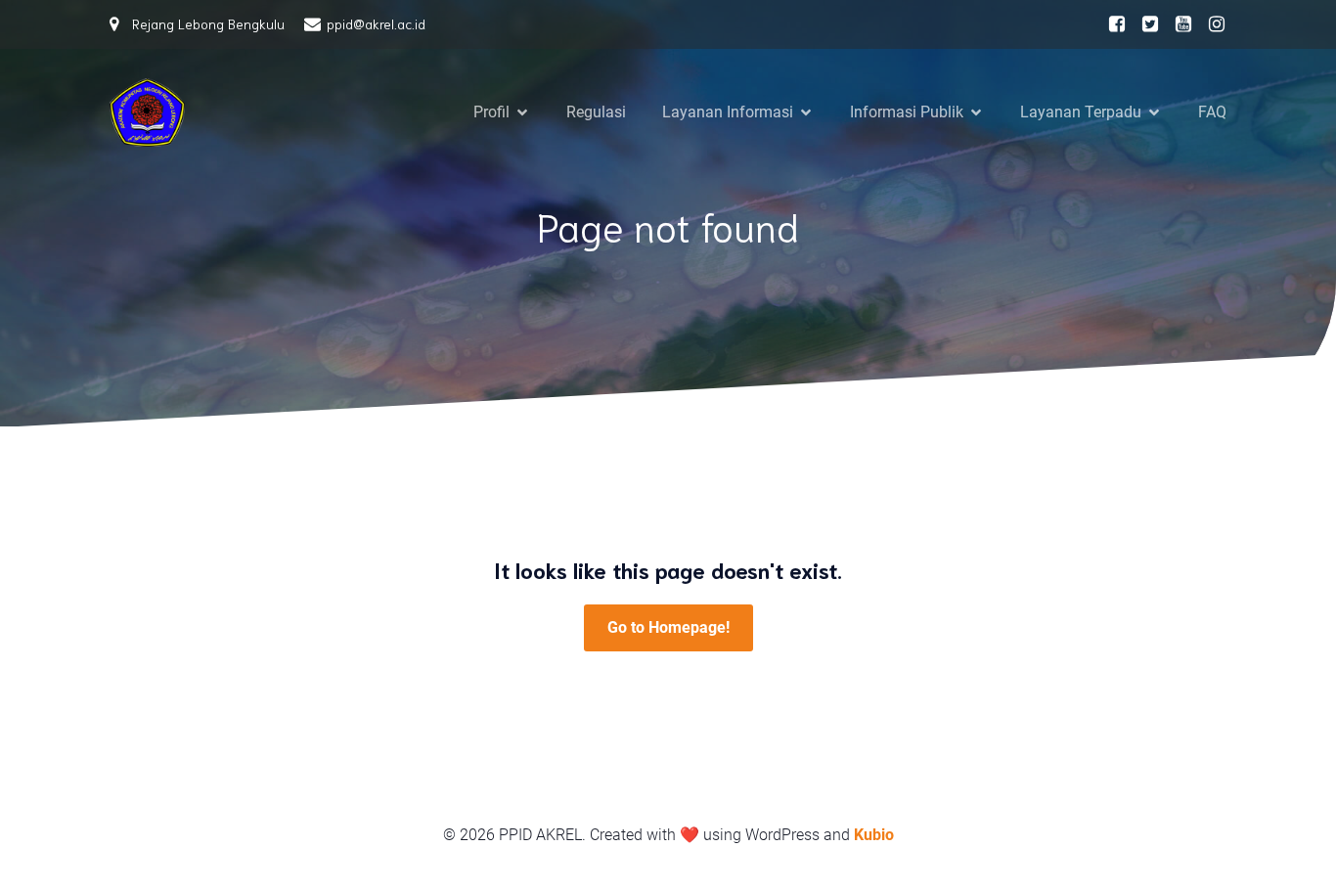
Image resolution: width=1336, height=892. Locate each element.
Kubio (874, 834)
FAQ (1212, 112)
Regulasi (596, 112)
